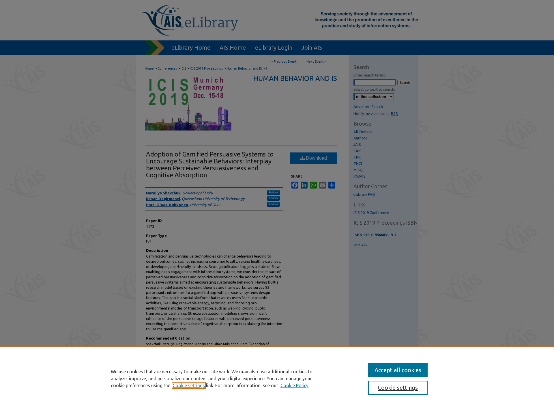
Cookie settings (189, 385)
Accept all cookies (398, 370)
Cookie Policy (294, 385)
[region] (277, 378)
